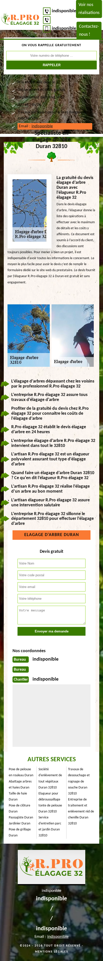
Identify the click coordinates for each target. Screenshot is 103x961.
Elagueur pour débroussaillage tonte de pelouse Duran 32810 (50, 802)
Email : (36, 126)
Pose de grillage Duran (20, 832)
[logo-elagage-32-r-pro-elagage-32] (20, 20)
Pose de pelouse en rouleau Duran (21, 772)
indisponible (64, 11)
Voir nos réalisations (89, 8)
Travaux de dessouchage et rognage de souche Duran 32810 (79, 781)
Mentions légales (51, 951)
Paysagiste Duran (21, 817)
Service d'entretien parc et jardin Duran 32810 (49, 826)
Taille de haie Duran (18, 796)
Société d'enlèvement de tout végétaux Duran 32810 (50, 778)
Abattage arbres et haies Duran (20, 784)
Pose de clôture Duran (19, 808)
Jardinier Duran (19, 823)
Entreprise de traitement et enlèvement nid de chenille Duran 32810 (81, 811)
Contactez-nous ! (89, 30)
